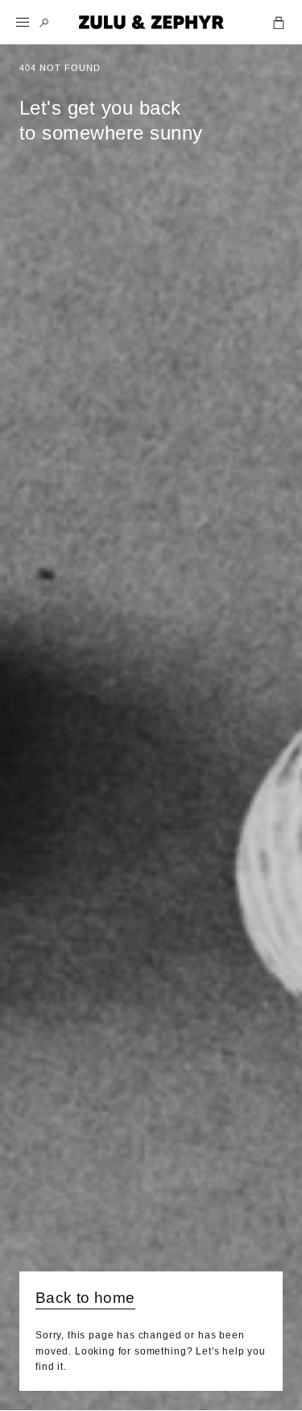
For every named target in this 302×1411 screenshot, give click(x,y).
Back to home (85, 1297)
